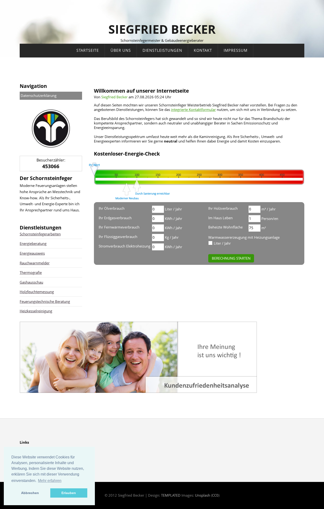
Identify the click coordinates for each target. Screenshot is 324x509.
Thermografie (31, 272)
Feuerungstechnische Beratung (45, 301)
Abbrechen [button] (30, 493)
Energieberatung (33, 243)
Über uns (121, 50)
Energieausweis (32, 253)
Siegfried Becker (162, 29)
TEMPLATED (171, 495)
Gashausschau (31, 282)
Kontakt (203, 50)
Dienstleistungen (162, 50)
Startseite (87, 50)
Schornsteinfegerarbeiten (40, 234)
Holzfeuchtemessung (37, 291)
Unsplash (202, 495)
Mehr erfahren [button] (49, 481)
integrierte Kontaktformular (193, 109)
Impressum (235, 50)
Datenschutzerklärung (38, 95)
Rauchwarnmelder (35, 263)
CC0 (215, 495)
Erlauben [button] (68, 493)
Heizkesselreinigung (36, 311)
